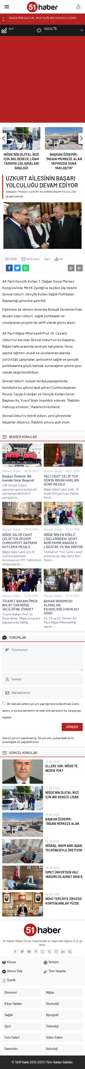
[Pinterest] (36, 951)
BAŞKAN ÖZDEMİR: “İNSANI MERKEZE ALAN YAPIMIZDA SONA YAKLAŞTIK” (64, 161)
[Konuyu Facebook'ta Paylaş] (9, 268)
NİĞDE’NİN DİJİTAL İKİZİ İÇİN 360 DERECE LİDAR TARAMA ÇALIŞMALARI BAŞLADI (21, 161)
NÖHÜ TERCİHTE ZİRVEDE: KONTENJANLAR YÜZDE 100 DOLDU (64, 903)
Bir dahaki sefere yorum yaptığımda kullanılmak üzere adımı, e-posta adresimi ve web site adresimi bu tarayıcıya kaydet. (41, 710)
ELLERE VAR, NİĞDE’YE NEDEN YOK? (61, 768)
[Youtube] (29, 951)
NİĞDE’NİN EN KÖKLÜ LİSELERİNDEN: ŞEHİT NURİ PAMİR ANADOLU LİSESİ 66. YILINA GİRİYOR (63, 541)
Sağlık (9, 1015)
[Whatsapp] (42, 951)
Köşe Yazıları (13, 1004)
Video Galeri (54, 1037)
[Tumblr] (49, 951)
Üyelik (11, 980)
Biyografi (52, 1015)
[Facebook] (15, 951)
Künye (11, 962)
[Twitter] (22, 951)
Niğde (13, 259)
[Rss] (70, 951)
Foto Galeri (12, 1037)
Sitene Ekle (15, 971)
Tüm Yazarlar (57, 971)
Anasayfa (11, 191)
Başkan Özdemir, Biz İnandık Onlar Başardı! (18, 478)
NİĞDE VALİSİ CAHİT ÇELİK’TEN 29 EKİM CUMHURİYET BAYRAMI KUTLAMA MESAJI (19, 541)
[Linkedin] (63, 951)
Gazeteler (11, 1049)
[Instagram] (56, 951)
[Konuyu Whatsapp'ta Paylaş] (25, 268)
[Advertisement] (42, 80)
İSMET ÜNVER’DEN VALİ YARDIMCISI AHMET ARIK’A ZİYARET (64, 876)
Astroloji (52, 1049)
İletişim (54, 962)
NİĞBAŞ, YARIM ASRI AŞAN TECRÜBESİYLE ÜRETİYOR (63, 848)
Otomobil (52, 1004)
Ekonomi (11, 992)
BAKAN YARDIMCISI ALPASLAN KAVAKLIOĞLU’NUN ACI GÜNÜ (61, 607)
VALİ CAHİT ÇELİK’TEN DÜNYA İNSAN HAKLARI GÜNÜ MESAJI (61, 480)
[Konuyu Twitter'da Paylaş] (17, 268)
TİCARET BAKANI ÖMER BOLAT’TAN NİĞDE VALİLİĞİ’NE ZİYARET (19, 605)
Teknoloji (52, 1026)
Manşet (23, 191)
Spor (8, 1026)
